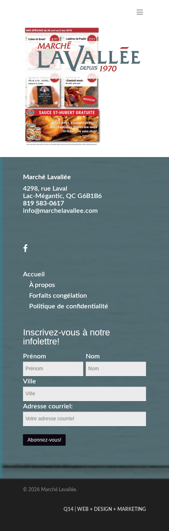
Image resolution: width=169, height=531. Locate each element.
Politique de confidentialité (68, 306)
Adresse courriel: (48, 406)
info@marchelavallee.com (60, 210)
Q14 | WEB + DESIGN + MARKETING (105, 509)
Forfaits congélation (58, 295)
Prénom (34, 356)
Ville (29, 381)
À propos (42, 285)
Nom (93, 356)
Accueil (34, 274)
